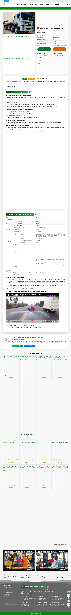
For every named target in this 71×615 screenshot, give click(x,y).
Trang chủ (20, 4)
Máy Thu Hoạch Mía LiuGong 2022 (11, 375)
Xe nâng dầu (8, 587)
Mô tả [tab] (25, 78)
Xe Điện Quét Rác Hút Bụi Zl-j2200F (60, 459)
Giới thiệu (25, 4)
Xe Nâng (36, 4)
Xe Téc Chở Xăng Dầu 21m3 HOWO (11, 459)
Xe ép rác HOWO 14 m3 (60, 375)
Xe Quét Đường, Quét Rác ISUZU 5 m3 (27, 460)
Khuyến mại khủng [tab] (43, 78)
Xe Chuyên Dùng (46, 25)
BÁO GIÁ (60, 49)
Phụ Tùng (41, 4)
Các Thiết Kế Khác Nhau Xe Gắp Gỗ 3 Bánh (60, 545)
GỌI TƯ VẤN (45, 49)
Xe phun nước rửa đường (11, 81)
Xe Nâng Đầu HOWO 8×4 (44, 459)
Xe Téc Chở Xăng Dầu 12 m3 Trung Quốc (43, 486)
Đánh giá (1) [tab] (31, 78)
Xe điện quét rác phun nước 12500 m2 (44, 376)
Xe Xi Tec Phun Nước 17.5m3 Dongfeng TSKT (27, 486)
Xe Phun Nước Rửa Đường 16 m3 (11, 485)
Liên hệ (57, 4)
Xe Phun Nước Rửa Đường (55, 25)
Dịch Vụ (51, 4)
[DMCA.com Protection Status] (30, 593)
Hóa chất (47, 4)
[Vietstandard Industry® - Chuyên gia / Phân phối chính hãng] (8, 4)
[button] (67, 4)
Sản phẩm (31, 4)
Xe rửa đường (41, 63)
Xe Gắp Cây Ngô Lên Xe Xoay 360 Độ (27, 435)
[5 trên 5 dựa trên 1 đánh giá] (52, 30)
